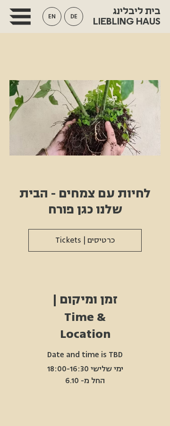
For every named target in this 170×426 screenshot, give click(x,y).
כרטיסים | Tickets (85, 240)
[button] (51, 16)
